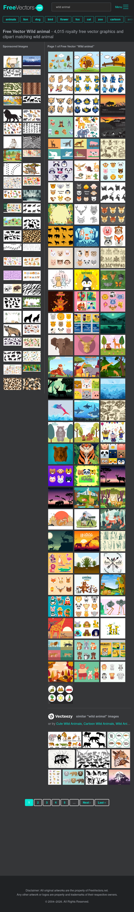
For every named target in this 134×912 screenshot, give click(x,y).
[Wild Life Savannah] (86, 367)
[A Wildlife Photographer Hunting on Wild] (86, 519)
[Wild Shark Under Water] (86, 410)
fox (78, 19)
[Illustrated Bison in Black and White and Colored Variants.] (12, 290)
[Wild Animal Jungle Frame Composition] (60, 214)
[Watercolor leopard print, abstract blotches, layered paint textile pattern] (32, 384)
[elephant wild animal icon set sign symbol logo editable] (12, 236)
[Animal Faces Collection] (112, 171)
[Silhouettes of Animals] (60, 236)
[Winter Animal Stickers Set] (60, 606)
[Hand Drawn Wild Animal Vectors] (60, 62)
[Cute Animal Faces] (86, 192)
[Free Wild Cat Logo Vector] (112, 83)
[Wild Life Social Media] (86, 323)
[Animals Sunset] (112, 105)
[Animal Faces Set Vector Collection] (60, 323)
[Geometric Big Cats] (60, 650)
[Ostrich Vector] (112, 606)
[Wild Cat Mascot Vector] (86, 83)
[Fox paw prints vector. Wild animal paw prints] (12, 169)
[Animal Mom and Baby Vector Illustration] (60, 432)
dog (37, 19)
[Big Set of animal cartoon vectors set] (32, 75)
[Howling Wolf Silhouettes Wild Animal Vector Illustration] (32, 317)
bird (50, 19)
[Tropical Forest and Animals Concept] (112, 497)
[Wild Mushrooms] (112, 410)
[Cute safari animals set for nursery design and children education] (12, 196)
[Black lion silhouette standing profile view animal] (12, 115)
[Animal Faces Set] (112, 214)
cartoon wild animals (99, 723)
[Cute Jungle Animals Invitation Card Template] (86, 476)
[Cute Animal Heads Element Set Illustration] (60, 476)
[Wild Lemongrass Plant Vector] (86, 563)
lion (25, 19)
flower (64, 19)
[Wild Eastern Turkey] (86, 62)
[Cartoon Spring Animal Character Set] (86, 650)
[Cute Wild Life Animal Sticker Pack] (112, 301)
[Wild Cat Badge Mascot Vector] (86, 105)
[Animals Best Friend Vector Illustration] (112, 345)
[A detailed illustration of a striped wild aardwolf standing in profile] (12, 330)
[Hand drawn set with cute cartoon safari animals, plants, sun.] (12, 209)
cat (89, 19)
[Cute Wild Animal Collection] (86, 127)
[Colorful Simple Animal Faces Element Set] (112, 454)
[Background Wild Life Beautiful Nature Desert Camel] (86, 541)
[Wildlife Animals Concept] (112, 585)
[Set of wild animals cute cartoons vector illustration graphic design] (54, 777)
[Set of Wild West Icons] (60, 693)
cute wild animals (69, 723)
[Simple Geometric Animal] (86, 149)
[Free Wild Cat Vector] (60, 83)
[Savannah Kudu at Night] (112, 476)
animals (11, 19)
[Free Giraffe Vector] (112, 628)
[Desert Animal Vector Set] (86, 171)
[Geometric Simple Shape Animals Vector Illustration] (60, 345)
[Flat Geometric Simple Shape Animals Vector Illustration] (86, 345)
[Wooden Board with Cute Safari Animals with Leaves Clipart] (12, 62)
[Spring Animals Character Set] (86, 585)
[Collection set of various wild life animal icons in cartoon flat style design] (118, 740)
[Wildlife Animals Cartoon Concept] (86, 497)
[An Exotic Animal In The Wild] (86, 301)
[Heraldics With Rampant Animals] (112, 258)
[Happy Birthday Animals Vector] (86, 279)
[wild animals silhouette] (93, 758)
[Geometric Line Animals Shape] (86, 214)
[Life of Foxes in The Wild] (112, 519)
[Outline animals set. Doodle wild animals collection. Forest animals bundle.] (12, 277)
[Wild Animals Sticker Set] (60, 127)
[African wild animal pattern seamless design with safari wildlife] (32, 357)
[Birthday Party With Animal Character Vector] (112, 432)
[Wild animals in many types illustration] (64, 740)
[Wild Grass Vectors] (112, 541)
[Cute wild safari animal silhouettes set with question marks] (12, 303)
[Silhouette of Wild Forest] (60, 388)
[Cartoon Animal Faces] (60, 192)
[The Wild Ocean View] (112, 388)
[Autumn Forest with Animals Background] (60, 672)
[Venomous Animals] (112, 149)
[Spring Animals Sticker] (60, 585)
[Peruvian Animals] (112, 127)
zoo (100, 19)
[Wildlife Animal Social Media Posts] (112, 650)
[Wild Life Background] (112, 323)
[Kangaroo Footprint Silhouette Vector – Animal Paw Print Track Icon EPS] (12, 250)
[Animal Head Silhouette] (112, 192)
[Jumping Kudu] (60, 497)
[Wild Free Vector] (112, 563)
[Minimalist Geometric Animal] (60, 149)
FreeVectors (23, 8)
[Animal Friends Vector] (60, 279)
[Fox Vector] (60, 519)
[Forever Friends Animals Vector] (86, 236)
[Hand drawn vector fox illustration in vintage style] (12, 142)
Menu (118, 7)
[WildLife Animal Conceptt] (60, 628)
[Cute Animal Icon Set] (86, 606)
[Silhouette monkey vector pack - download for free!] (96, 777)
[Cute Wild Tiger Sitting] (60, 367)
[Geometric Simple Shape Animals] (112, 279)
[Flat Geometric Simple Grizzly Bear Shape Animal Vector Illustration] (60, 454)
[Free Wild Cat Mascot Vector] (60, 105)
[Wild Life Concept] (112, 367)
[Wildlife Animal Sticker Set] (86, 628)
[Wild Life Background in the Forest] (60, 541)
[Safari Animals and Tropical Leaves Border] (12, 317)
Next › (87, 802)
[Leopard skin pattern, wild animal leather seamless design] (32, 236)
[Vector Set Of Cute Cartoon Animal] (86, 388)
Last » (102, 802)
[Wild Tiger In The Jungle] (86, 454)
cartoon (115, 19)
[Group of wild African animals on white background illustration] (32, 169)
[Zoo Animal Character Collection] (60, 563)
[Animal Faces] (60, 171)
